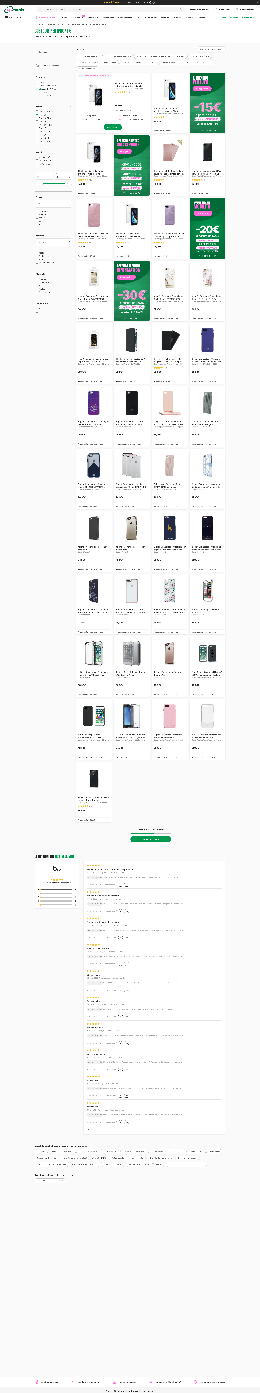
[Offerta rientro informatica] (132, 291)
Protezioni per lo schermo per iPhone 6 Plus (139, 63)
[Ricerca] (182, 9)
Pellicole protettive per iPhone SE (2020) (168, 1152)
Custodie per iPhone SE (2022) (199, 63)
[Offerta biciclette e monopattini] (207, 228)
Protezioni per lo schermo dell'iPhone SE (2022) (97, 63)
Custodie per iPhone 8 (87, 69)
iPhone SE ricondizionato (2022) (74, 1158)
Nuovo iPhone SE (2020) (199, 56)
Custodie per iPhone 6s (46, 1158)
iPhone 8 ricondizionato (187, 1158)
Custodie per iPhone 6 (75, 24)
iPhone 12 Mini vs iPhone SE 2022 (50, 1181)
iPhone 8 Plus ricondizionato (135, 1152)
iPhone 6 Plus (214, 1152)
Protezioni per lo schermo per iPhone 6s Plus (186, 1164)
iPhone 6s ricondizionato (113, 1164)
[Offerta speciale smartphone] (132, 165)
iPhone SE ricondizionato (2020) (85, 1164)
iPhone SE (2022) (196, 1152)
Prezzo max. (60, 174)
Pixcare (222, 18)
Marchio (40, 240)
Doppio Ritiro (248, 18)
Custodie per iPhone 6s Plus (119, 56)
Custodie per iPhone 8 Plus (89, 1152)
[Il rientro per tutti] (207, 103)
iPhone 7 (159, 1164)
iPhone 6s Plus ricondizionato (160, 1158)
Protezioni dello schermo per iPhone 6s (127, 1158)
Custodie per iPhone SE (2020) (90, 56)
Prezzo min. (41, 174)
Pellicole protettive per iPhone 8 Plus (52, 1164)
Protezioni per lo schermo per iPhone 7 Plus (154, 56)
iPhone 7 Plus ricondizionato (62, 1152)
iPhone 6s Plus (112, 1152)
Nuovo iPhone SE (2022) (172, 63)
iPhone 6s (41, 1152)
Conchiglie (39, 24)
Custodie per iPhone (55, 24)
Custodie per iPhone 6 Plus (139, 1164)
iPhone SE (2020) (99, 1158)
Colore (39, 202)
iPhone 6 (180, 56)
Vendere (234, 18)
